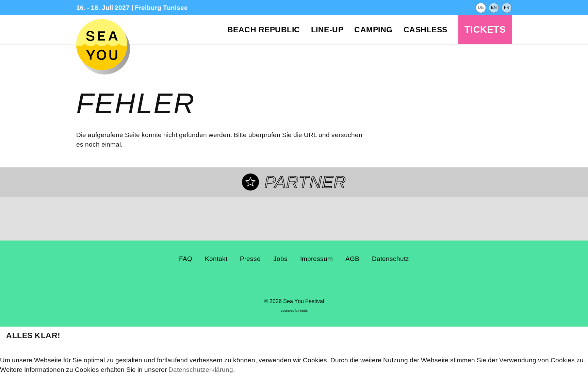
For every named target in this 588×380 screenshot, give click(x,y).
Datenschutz (390, 258)
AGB (352, 258)
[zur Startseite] (101, 44)
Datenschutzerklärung (200, 369)
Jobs (280, 258)
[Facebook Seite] (275, 282)
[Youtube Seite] (313, 282)
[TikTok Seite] (300, 282)
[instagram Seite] (287, 282)
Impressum (316, 258)
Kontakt (216, 258)
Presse (250, 258)
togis (304, 310)
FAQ (185, 258)
